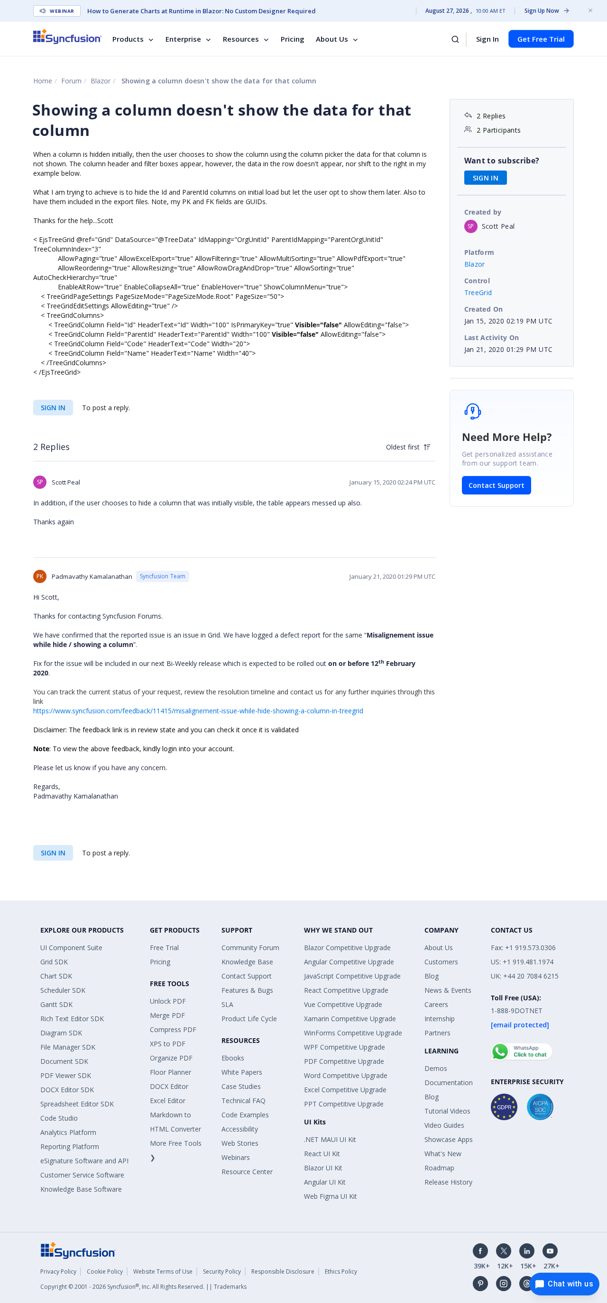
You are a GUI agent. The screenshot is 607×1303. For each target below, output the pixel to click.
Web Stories (239, 1143)
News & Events (447, 990)
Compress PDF (173, 1029)
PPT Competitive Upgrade (344, 1103)
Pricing (292, 39)
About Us (332, 39)
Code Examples (245, 1114)
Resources (241, 39)
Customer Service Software (82, 1174)
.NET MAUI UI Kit (330, 1139)
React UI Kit (322, 1153)
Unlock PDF (168, 1001)
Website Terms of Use (163, 1271)
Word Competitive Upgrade (345, 1075)
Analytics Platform (68, 1132)
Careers (436, 1004)
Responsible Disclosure (282, 1271)
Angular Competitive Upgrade (349, 961)
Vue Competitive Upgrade (343, 1004)
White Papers (241, 1072)
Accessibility (239, 1128)
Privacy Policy (58, 1271)
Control (477, 280)
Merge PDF (167, 1015)
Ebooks (232, 1057)
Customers (441, 961)
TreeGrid (478, 292)
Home (42, 80)
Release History (448, 1181)
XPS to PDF (167, 1043)
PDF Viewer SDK (65, 1075)
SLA (227, 1004)
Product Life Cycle (249, 1018)
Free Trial (164, 947)
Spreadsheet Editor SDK (77, 1103)
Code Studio (59, 1118)
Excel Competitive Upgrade (345, 1089)
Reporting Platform (69, 1146)
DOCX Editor (169, 1086)
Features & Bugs (247, 990)
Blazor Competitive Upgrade (347, 947)
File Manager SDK (67, 1046)
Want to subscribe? (502, 160)
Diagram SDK (61, 1032)
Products (128, 39)
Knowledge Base (247, 961)
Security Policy (222, 1271)
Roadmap (439, 1167)
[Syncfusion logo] (67, 36)
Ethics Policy (341, 1271)
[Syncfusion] (78, 1249)
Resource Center (247, 1171)
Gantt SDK (56, 1004)
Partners (437, 1032)
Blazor (100, 80)
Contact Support (496, 485)
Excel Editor (167, 1100)
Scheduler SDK (62, 990)
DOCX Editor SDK (67, 1089)
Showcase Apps (448, 1139)
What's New (442, 1153)
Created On (483, 309)
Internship (439, 1018)
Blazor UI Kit (323, 1167)
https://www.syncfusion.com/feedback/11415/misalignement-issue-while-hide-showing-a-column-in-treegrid (198, 710)
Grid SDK (54, 961)
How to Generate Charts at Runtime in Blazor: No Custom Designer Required (201, 11)
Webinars (235, 1157)
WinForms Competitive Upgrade (353, 1032)
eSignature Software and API (84, 1160)
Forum (71, 80)
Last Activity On (491, 337)
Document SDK (64, 1061)
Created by (483, 211)
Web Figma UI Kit (330, 1196)
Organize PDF (171, 1057)
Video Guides (444, 1125)
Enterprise (183, 39)
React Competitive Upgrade (346, 990)
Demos (435, 1068)
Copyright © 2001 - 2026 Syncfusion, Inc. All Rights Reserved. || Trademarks (143, 1287)
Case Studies (241, 1086)
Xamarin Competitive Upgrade (350, 1018)
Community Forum (250, 947)
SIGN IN (53, 407)
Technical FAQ (243, 1100)
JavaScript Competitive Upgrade (352, 975)
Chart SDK (56, 975)
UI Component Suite (71, 947)
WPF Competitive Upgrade (344, 1046)
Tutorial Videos (447, 1110)
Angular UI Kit (325, 1181)
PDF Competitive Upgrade (344, 1061)
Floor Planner (170, 1072)
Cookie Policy (105, 1271)
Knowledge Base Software (81, 1189)
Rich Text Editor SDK (72, 1018)
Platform (479, 252)
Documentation (448, 1082)
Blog (431, 975)
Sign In (487, 39)
